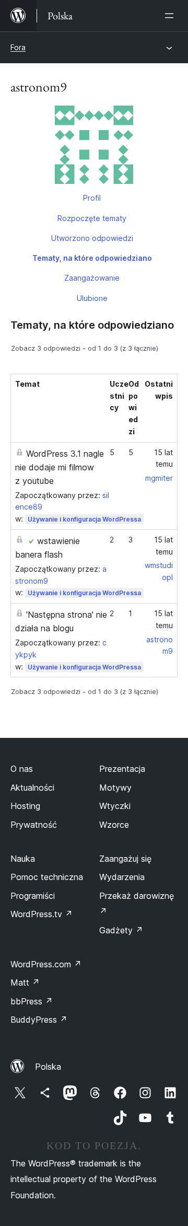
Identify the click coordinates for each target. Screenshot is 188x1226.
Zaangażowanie (92, 277)
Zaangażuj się (125, 858)
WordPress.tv (41, 914)
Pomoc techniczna (46, 877)
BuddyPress (38, 1019)
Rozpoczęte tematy (91, 218)
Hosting (25, 806)
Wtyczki (115, 806)
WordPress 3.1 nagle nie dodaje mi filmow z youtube (59, 467)
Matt (25, 982)
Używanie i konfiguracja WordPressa (84, 519)
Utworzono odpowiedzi (92, 238)
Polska (48, 1066)
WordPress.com (45, 964)
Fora (18, 47)
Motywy (115, 787)
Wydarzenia (122, 877)
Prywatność (33, 824)
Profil (92, 197)
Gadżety (121, 930)
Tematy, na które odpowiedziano (92, 257)
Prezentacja (122, 769)
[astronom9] (94, 147)
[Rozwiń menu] (171, 15)
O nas (21, 769)
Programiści (32, 895)
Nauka (22, 858)
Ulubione (92, 298)
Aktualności (32, 787)
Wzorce (114, 824)
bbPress (31, 1001)
